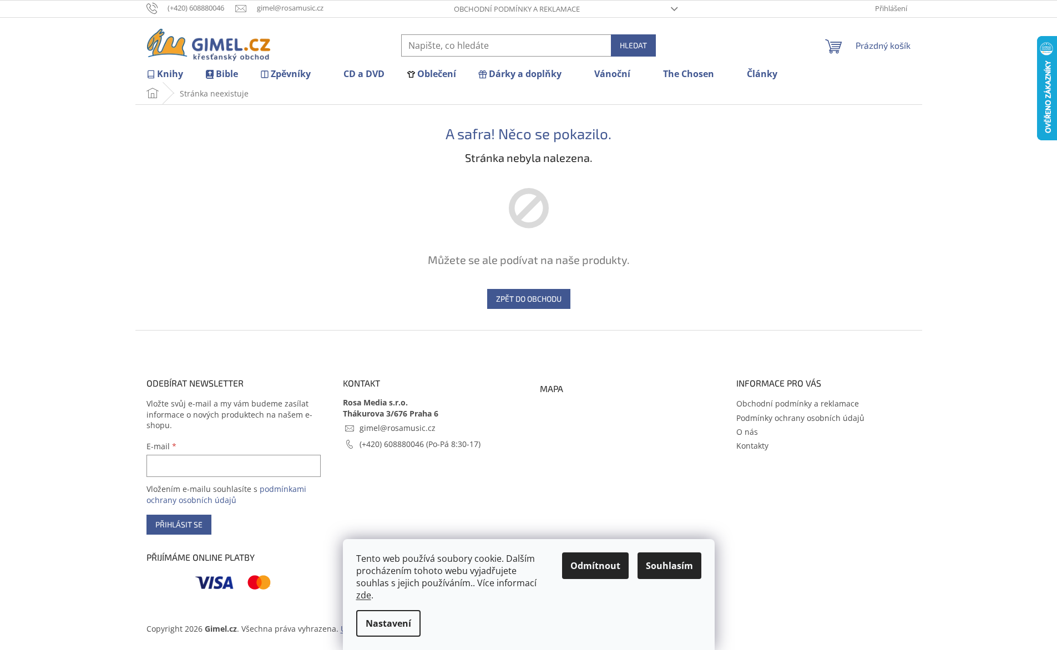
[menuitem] (164, 74)
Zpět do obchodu (529, 298)
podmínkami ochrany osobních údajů (226, 494)
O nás (747, 431)
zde (363, 595)
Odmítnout (595, 566)
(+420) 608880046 (393, 444)
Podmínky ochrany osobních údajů (800, 418)
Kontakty (752, 445)
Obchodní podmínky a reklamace (517, 9)
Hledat (633, 45)
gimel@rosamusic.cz (398, 428)
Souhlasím (669, 566)
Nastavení (388, 623)
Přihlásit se (179, 524)
